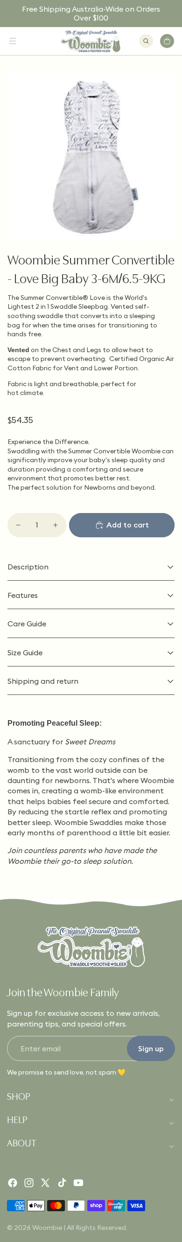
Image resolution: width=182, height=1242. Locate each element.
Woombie (47, 1227)
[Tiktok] (62, 1182)
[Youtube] (78, 1182)
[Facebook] (12, 1182)
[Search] (146, 41)
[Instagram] (29, 1182)
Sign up (151, 1048)
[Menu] (12, 41)
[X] (45, 1182)
